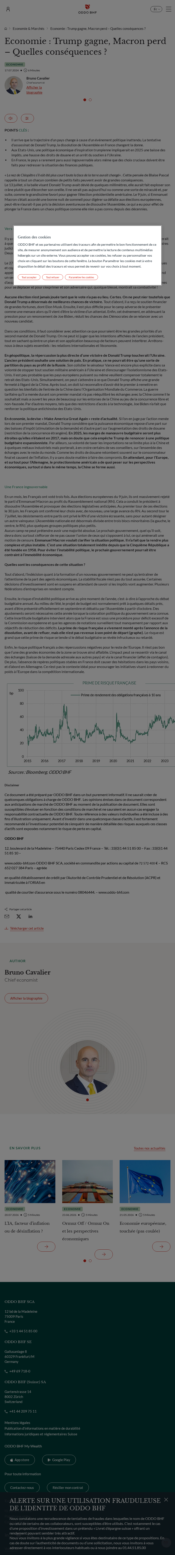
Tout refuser (52, 277)
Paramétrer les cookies (81, 277)
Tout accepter (29, 277)
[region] (87, 255)
